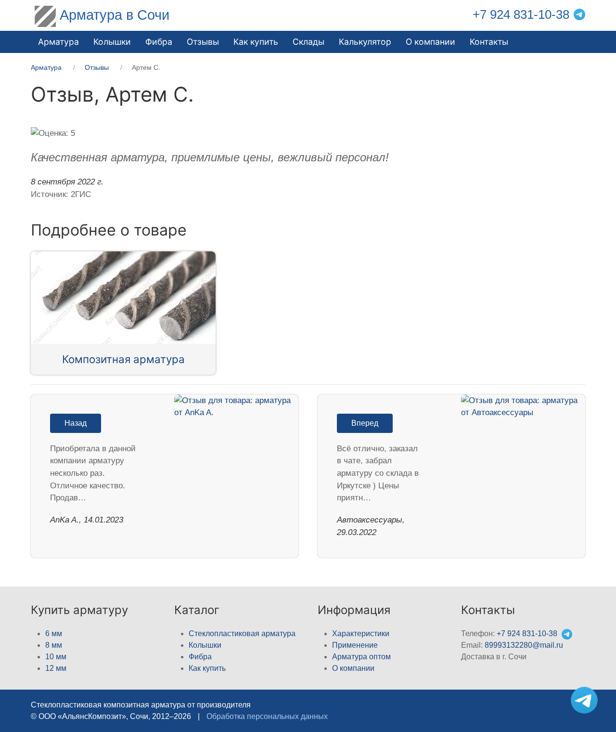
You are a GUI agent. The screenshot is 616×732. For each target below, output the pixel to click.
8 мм (53, 645)
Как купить (207, 668)
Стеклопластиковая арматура (242, 633)
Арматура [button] (58, 42)
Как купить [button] (255, 42)
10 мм (55, 657)
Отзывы (203, 42)
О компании (430, 42)
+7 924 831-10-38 (521, 14)
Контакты (489, 42)
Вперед (364, 423)
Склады (308, 42)
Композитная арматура (123, 359)
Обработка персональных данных (267, 716)
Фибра (158, 42)
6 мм (53, 633)
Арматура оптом (361, 657)
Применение (355, 645)
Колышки (205, 645)
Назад (75, 423)
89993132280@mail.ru (524, 645)
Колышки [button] (112, 42)
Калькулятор (365, 42)
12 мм (55, 668)
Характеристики (360, 633)
